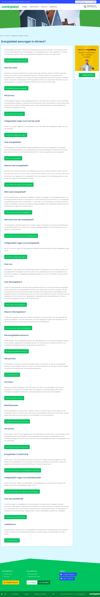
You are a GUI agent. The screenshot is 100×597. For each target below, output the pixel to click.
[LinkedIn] (1, 594)
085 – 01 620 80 (68, 578)
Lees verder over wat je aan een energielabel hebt (21, 236)
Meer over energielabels (13, 158)
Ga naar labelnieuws (12, 540)
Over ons (43, 7)
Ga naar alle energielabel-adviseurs (16, 351)
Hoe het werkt (34, 7)
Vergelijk (24, 7)
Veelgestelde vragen (34, 576)
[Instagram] (5, 594)
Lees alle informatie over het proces (17, 447)
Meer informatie (32, 574)
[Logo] (10, 6)
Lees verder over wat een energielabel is (18, 212)
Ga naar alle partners (12, 375)
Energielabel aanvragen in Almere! (16, 60)
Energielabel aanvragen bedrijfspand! (17, 421)
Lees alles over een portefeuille (15, 517)
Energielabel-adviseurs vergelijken (16, 88)
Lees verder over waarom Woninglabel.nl (18, 328)
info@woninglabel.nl (69, 574)
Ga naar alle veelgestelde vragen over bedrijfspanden (22, 491)
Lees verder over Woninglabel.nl (15, 305)
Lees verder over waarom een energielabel (19, 185)
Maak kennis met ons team (14, 398)
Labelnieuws (53, 7)
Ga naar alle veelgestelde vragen (16, 135)
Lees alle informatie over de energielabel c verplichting (22, 470)
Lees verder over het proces (14, 114)
